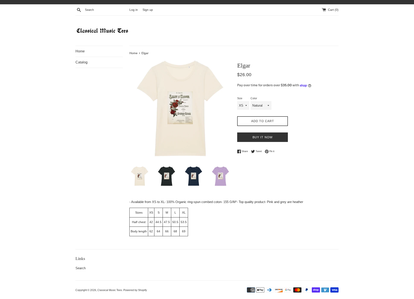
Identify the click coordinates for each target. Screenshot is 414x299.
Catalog (81, 62)
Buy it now (262, 137)
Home (80, 51)
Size (239, 98)
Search (80, 268)
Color (254, 98)
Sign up (148, 9)
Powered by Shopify (135, 290)
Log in (133, 9)
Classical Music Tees (109, 290)
